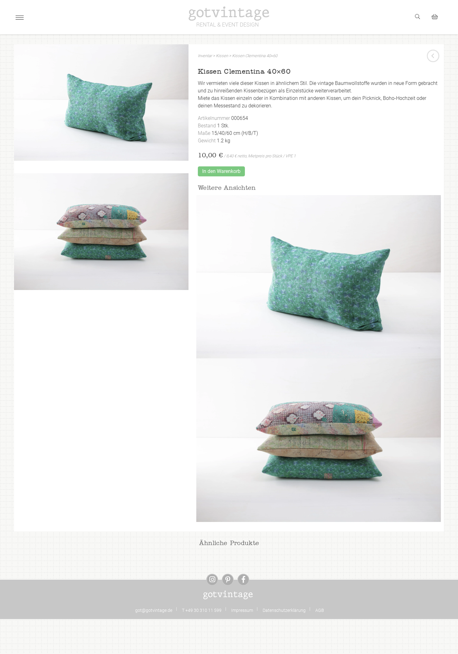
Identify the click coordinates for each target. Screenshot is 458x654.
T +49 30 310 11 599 (202, 610)
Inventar (205, 55)
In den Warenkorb (221, 171)
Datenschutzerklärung (284, 610)
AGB (319, 610)
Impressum (242, 610)
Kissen (222, 55)
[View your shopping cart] (437, 16)
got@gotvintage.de (153, 610)
